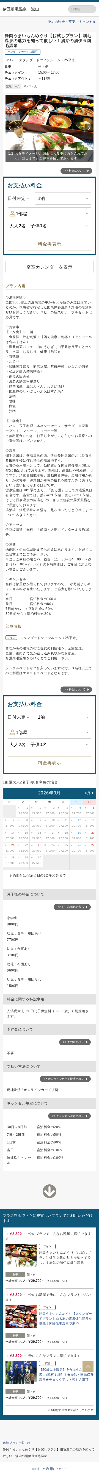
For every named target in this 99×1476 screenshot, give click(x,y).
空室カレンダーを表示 (49, 267)
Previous (10, 128)
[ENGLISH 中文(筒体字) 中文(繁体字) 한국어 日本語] (82, 9)
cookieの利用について (49, 1469)
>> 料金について (75, 170)
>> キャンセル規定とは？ (68, 1115)
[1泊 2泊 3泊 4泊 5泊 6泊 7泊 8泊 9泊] (63, 198)
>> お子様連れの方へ (71, 906)
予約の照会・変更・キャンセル (72, 22)
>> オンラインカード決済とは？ (64, 1078)
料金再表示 (49, 244)
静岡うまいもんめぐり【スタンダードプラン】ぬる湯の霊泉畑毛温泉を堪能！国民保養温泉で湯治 (65, 1319)
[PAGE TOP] (88, 1366)
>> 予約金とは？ (73, 1041)
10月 (87, 793)
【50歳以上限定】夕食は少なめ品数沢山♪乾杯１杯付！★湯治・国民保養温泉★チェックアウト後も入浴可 (66, 1375)
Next (90, 128)
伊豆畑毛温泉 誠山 (21, 9)
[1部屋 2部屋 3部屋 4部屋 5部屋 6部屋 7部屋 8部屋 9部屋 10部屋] (49, 214)
